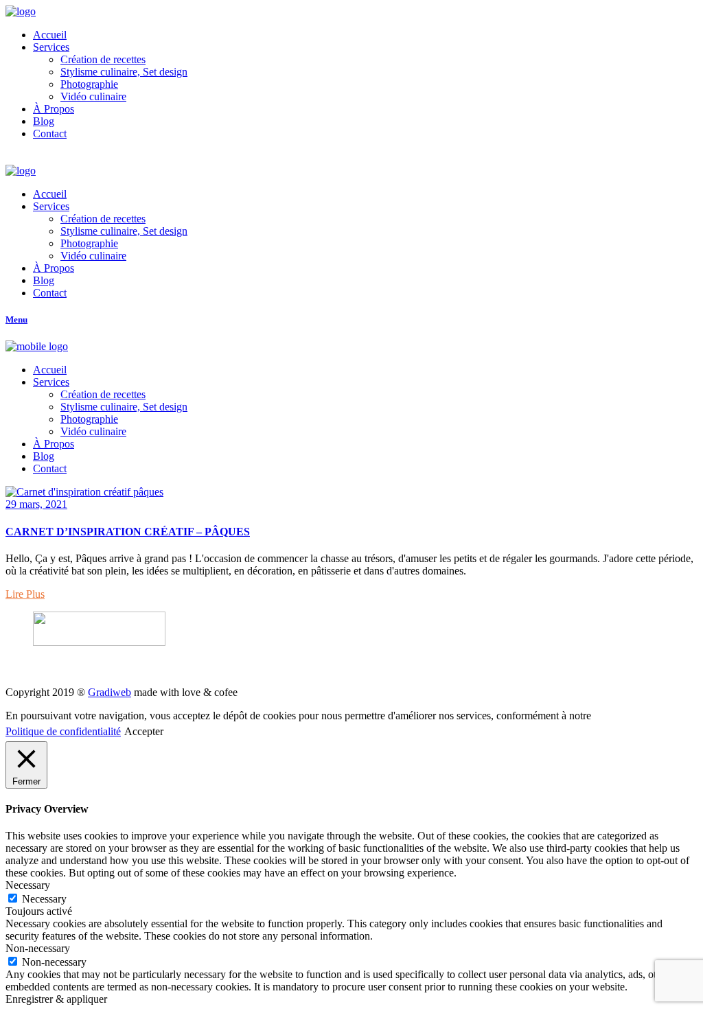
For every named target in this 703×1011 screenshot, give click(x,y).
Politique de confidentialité (63, 731)
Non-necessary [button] (37, 948)
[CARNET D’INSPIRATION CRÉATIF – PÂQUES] (84, 492)
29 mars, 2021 (36, 504)
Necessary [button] (27, 885)
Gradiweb (109, 692)
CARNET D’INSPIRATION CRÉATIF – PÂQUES (127, 531)
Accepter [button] (143, 731)
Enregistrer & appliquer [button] (56, 999)
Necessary (44, 899)
